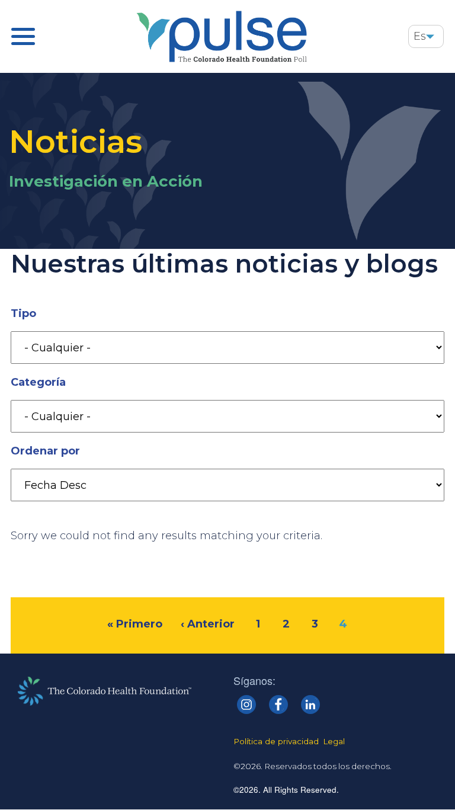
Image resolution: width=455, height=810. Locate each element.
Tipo (23, 313)
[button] (430, 36)
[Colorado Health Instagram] (246, 704)
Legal (334, 741)
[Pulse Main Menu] (23, 36)
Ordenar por (45, 450)
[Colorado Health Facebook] (278, 704)
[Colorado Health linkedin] (310, 704)
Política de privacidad (276, 741)
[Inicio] (221, 36)
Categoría (38, 382)
